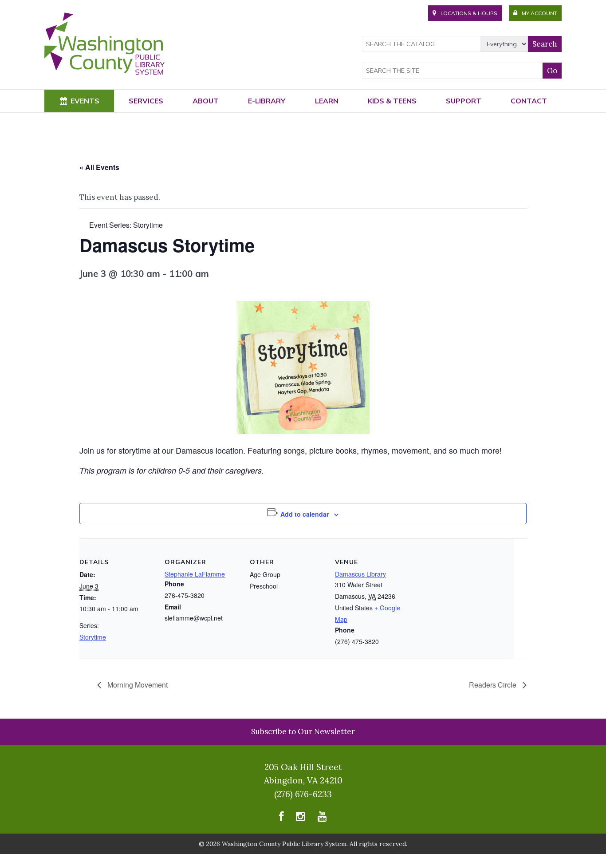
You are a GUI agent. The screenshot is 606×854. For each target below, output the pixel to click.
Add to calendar (304, 514)
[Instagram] (301, 818)
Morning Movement (137, 685)
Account (539, 13)
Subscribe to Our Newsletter (303, 731)
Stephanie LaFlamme (195, 573)
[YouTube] (322, 818)
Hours (469, 13)
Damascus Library (360, 573)
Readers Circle (493, 685)
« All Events (99, 167)
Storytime (92, 637)
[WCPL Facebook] (281, 818)
